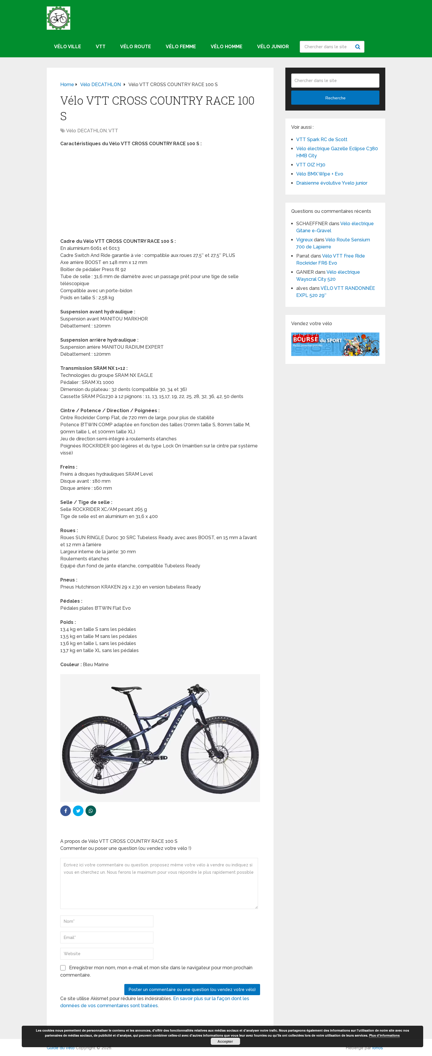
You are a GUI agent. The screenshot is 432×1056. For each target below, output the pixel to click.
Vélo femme (181, 46)
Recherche (358, 47)
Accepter (225, 1041)
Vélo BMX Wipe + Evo (319, 174)
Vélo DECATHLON (86, 130)
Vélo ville (67, 46)
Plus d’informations (384, 1035)
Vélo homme (226, 46)
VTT (101, 46)
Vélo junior (273, 46)
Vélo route (135, 46)
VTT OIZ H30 (310, 165)
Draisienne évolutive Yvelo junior (331, 183)
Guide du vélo (61, 1047)
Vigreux (304, 240)
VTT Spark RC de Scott (321, 139)
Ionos (377, 1047)
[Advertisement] (160, 194)
